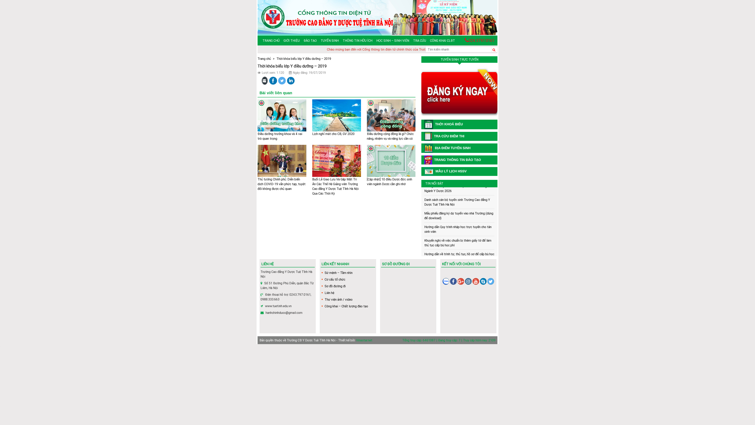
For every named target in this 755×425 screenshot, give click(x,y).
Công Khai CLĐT (442, 40)
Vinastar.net (364, 340)
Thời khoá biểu (449, 124)
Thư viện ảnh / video (339, 299)
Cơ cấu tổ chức (335, 279)
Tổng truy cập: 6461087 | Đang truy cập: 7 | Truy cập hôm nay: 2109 (448, 340)
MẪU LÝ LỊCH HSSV (451, 171)
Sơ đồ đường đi (335, 286)
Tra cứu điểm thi (449, 136)
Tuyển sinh (330, 40)
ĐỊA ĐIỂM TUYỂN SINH (452, 148)
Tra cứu (419, 40)
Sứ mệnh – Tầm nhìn (339, 273)
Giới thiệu (292, 40)
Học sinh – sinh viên (392, 40)
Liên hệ (329, 293)
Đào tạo (310, 40)
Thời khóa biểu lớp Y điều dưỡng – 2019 (303, 59)
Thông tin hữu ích (357, 40)
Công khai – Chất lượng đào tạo (346, 306)
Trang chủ (271, 40)
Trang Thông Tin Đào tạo (457, 160)
